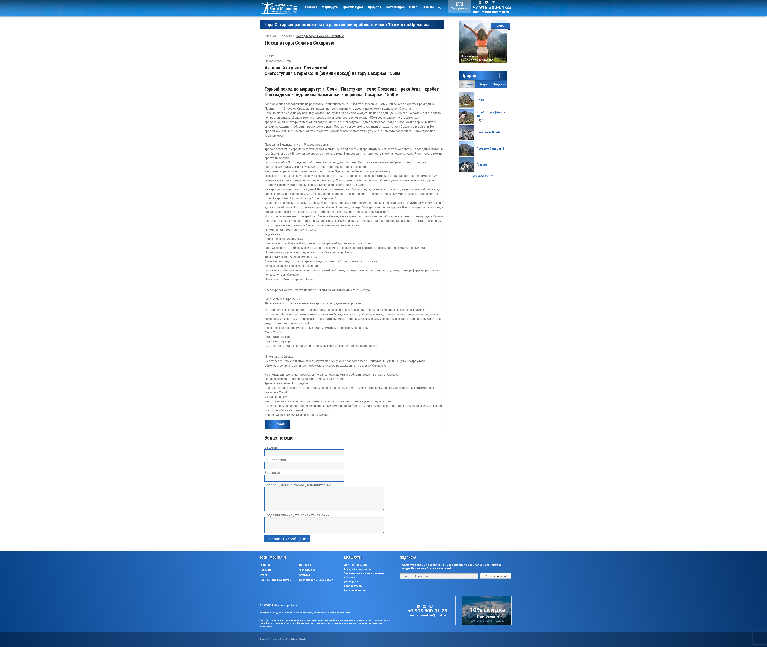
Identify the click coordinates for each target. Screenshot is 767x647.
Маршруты (330, 7)
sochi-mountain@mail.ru (490, 12)
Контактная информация (316, 580)
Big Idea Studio (296, 639)
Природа (374, 7)
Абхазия (349, 577)
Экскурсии (351, 581)
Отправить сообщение (287, 538)
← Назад (276, 424)
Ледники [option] (499, 84)
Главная (311, 7)
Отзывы (427, 7)
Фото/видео (395, 7)
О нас (413, 7)
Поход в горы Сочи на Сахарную (320, 36)
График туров (353, 7)
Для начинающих (355, 565)
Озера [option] (483, 84)
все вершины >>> (483, 175)
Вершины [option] (467, 84)
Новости (285, 36)
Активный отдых (355, 590)
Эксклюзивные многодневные (364, 573)
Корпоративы (353, 586)
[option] (483, 134)
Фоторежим (460, 8)
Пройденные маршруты (275, 580)
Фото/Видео (307, 570)
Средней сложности (357, 569)
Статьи (264, 575)
